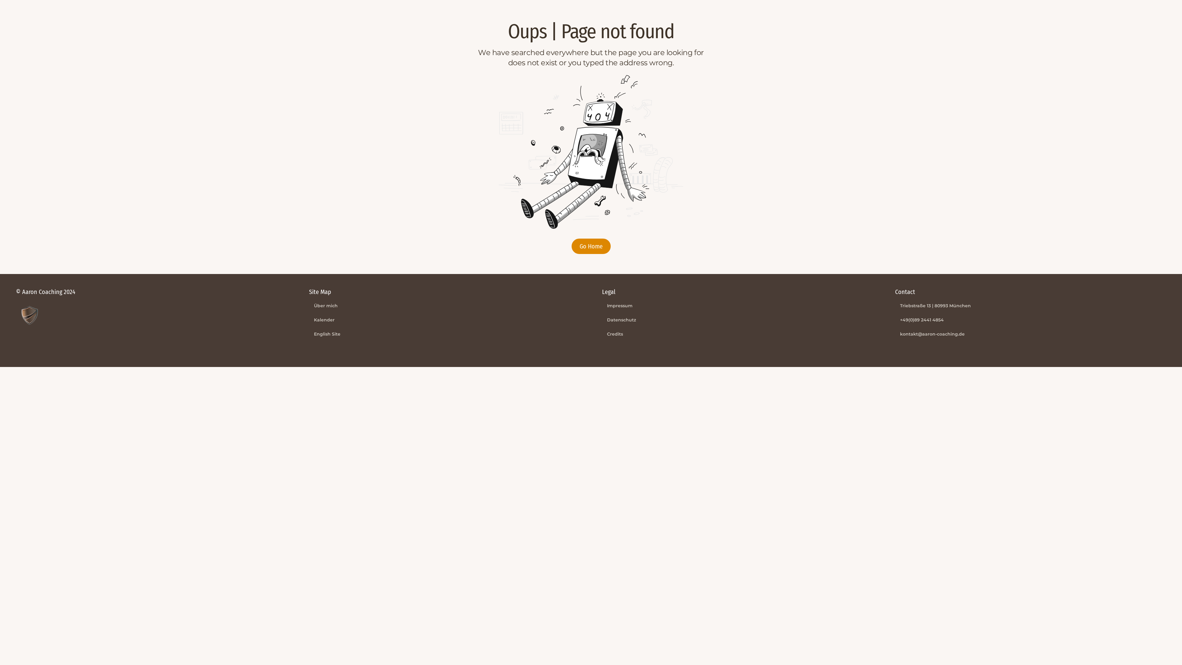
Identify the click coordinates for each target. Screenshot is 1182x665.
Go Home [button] (591, 246)
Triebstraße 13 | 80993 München (935, 305)
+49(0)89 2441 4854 (922, 320)
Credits (615, 334)
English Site (327, 334)
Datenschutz (621, 320)
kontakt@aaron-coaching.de (932, 334)
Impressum (620, 305)
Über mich (326, 305)
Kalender (324, 320)
